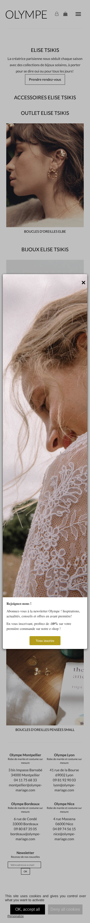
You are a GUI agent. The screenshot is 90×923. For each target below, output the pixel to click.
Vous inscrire (45, 640)
